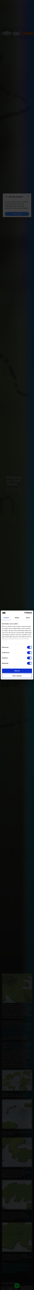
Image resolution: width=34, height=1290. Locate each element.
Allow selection (17, 676)
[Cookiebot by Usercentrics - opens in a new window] (24, 613)
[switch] (29, 652)
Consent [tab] (6, 617)
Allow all (17, 671)
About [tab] (28, 617)
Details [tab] (17, 617)
